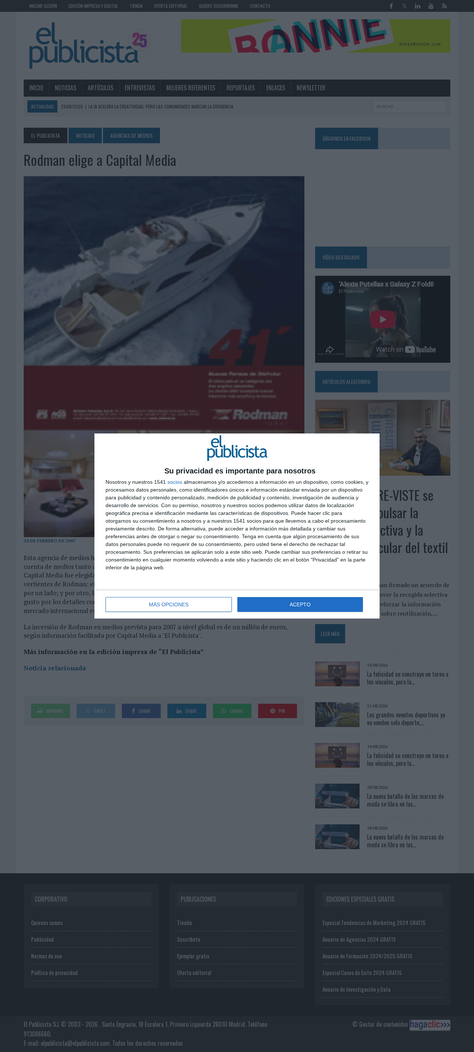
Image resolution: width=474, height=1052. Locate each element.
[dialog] (237, 525)
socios (174, 482)
